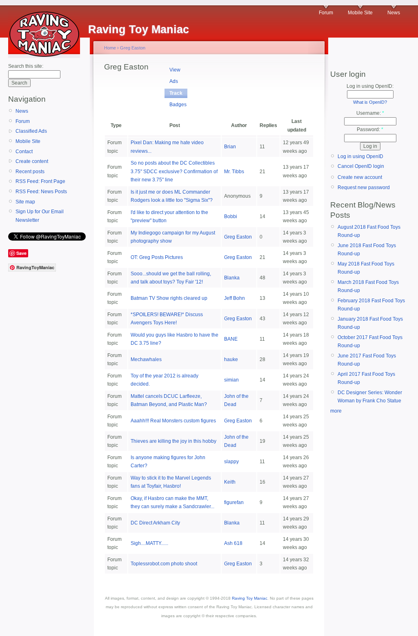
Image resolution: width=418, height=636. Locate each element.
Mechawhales (146, 359)
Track (175, 93)
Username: (370, 113)
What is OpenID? (370, 102)
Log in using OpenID (360, 156)
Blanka (232, 278)
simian (231, 380)
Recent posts (30, 171)
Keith (230, 482)
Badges (178, 104)
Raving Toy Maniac (249, 598)
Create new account (360, 177)
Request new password (364, 187)
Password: (370, 129)
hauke (231, 359)
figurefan (234, 502)
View (174, 70)
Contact (24, 151)
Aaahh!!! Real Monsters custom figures (173, 421)
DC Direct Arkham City (155, 523)
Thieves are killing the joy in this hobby (173, 441)
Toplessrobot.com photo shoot (164, 564)
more (336, 411)
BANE (231, 339)
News (393, 13)
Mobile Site (360, 13)
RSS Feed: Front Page (40, 181)
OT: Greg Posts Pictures (157, 257)
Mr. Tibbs (234, 171)
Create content (32, 161)
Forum (326, 13)
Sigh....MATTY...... (149, 543)
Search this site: (25, 66)
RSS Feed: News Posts (41, 191)
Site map (25, 202)
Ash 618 (233, 543)
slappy (231, 461)
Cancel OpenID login (361, 166)
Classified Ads (31, 131)
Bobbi (230, 216)
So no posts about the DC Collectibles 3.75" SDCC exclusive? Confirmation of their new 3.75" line (174, 171)
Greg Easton (132, 47)
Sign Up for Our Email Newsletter (40, 216)
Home (110, 47)
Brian (230, 147)
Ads (173, 81)
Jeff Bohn (234, 298)
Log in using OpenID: (370, 86)
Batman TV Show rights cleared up (169, 298)
